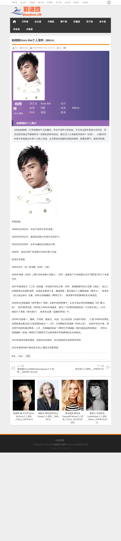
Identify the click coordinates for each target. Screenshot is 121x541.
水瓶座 (85, 2)
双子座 (58, 2)
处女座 (23, 2)
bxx (16, 48)
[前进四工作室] (26, 7)
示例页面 (59, 440)
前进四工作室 (82, 444)
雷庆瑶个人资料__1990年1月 (89, 369)
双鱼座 (76, 2)
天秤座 (14, 2)
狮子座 (41, 2)
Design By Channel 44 (60, 448)
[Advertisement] (60, 475)
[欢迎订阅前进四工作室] (109, 2)
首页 (14, 21)
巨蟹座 (50, 2)
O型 (28, 356)
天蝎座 (32, 2)
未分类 (25, 48)
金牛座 (67, 2)
